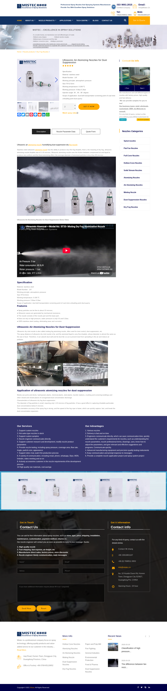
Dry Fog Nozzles (43, 52)
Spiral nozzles (130, 141)
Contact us (107, 20)
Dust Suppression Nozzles (135, 200)
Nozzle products (46, 20)
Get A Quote (139, 20)
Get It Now (89, 107)
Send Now (26, 609)
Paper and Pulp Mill (93, 644)
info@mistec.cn (124, 567)
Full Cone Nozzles (131, 156)
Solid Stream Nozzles (133, 170)
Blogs (95, 20)
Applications (65, 20)
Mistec (32, 687)
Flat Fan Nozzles (131, 148)
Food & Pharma (91, 665)
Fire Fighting (90, 649)
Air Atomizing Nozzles (133, 185)
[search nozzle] (125, 20)
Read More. (21, 650)
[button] (56, 79)
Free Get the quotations (143, 119)
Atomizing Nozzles (132, 178)
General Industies (92, 653)
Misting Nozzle (130, 192)
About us (29, 20)
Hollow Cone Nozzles (133, 163)
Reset (43, 609)
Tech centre (82, 20)
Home (19, 20)
